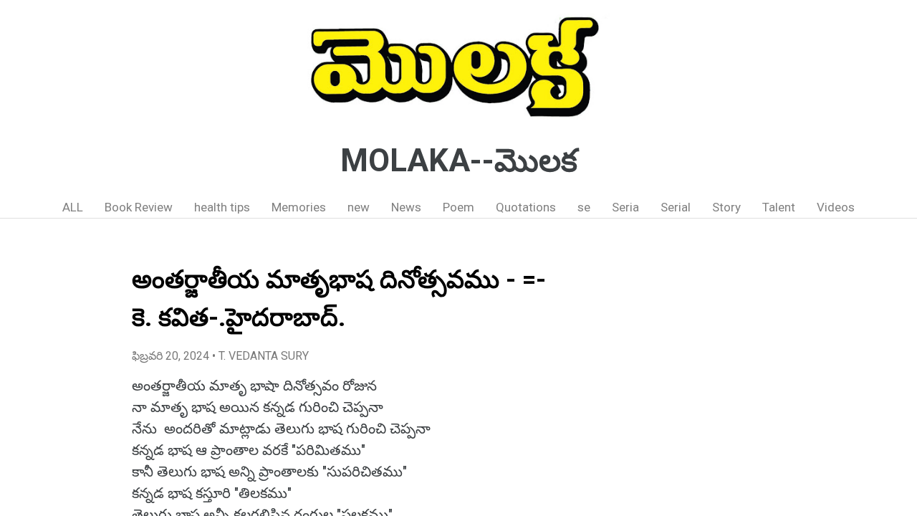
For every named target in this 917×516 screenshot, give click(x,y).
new (358, 207)
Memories (299, 207)
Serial (676, 207)
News (406, 207)
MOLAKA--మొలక (458, 160)
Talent (778, 207)
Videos (836, 207)
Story (726, 207)
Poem (458, 207)
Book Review (139, 207)
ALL (72, 207)
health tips (222, 207)
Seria (625, 207)
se (583, 207)
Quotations (526, 207)
